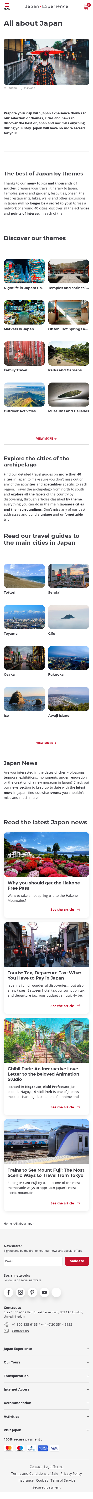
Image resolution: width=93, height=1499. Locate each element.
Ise (6, 716)
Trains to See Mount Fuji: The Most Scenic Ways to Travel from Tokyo (46, 1173)
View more (44, 439)
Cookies (42, 1480)
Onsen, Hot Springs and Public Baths (68, 329)
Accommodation (17, 1403)
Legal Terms (53, 1466)
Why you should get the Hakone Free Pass (44, 886)
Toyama (11, 633)
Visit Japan (12, 1430)
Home (8, 1223)
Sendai (54, 592)
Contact (36, 1466)
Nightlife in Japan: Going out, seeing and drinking (24, 288)
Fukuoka (56, 674)
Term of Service (63, 1480)
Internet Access (16, 1389)
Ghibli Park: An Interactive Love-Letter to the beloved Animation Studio (44, 1074)
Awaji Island (59, 716)
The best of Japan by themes (43, 173)
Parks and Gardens (65, 370)
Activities (11, 1416)
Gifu (51, 633)
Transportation (16, 1375)
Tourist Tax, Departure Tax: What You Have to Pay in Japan (44, 975)
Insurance (26, 1480)
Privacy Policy (71, 1473)
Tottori (9, 592)
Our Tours (12, 1362)
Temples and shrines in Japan (68, 288)
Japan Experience (18, 1348)
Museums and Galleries (68, 411)
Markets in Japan (19, 329)
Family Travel (15, 370)
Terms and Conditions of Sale (34, 1473)
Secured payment (46, 1487)
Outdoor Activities (20, 411)
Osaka (9, 674)
